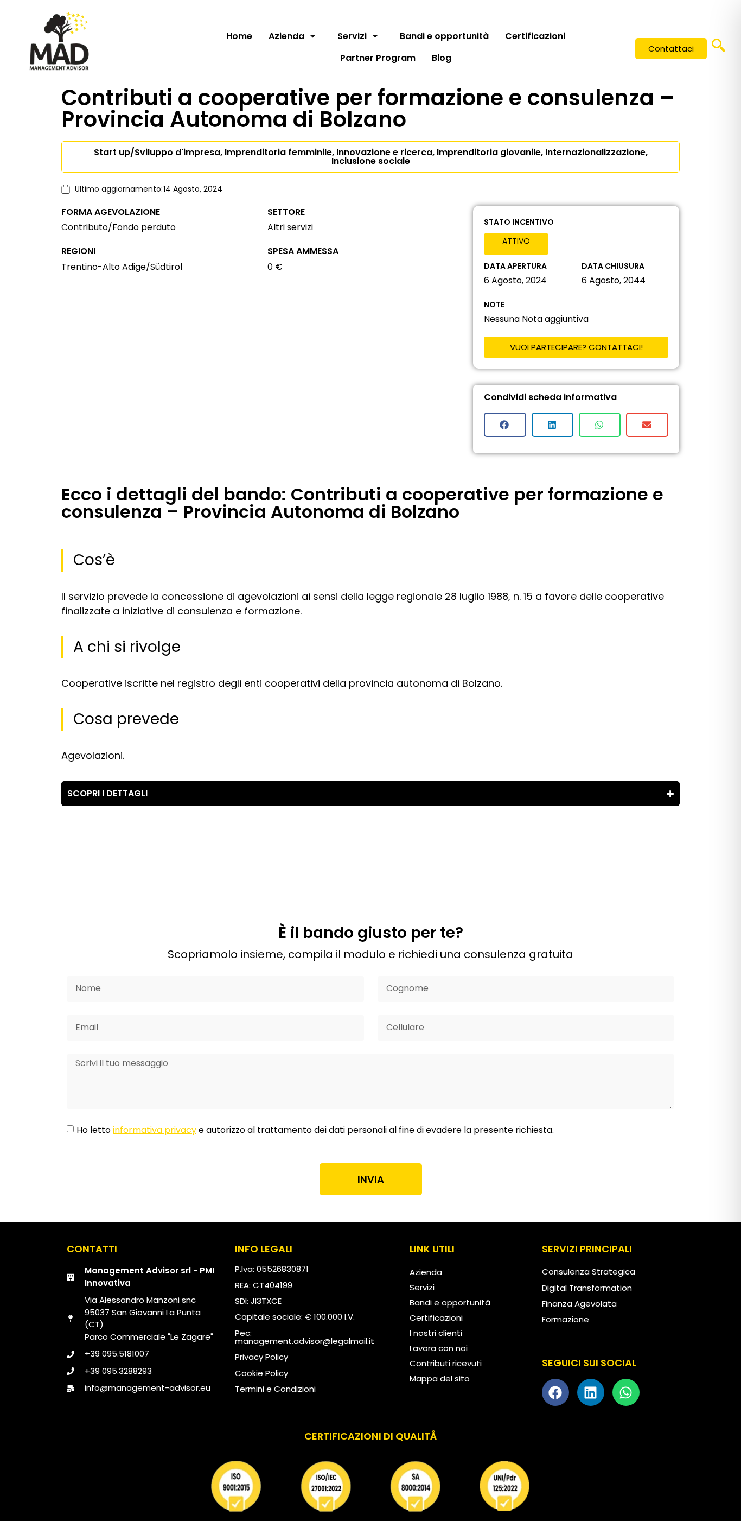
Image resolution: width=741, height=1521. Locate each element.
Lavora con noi (439, 1348)
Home (239, 36)
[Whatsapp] (626, 1392)
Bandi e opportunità (444, 36)
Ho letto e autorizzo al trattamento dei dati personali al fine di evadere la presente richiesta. (315, 1130)
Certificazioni (535, 36)
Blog (441, 58)
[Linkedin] (590, 1392)
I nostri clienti (436, 1333)
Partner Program (378, 58)
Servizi (352, 36)
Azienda (286, 36)
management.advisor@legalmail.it (304, 1341)
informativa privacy (154, 1130)
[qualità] (370, 1486)
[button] (719, 49)
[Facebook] (555, 1392)
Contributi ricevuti (446, 1363)
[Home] (59, 41)
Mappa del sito (440, 1378)
